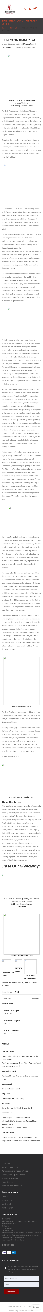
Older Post (7, 999)
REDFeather (14, 28)
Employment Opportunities (13, 1175)
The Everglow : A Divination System (16, 1117)
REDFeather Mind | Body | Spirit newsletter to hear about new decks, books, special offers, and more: (23, 1269)
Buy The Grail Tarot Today (21, 956)
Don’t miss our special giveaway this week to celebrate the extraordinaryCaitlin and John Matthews (21, 901)
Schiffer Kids (7, 1200)
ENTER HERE (21, 907)
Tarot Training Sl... (12, 1010)
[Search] (25, 8)
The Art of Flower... (12, 1030)
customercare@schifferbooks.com (13, 1240)
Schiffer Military (8, 1204)
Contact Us (6, 1163)
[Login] (30, 8)
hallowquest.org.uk (19, 860)
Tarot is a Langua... (12, 1020)
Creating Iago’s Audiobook (12, 1089)
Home (4, 28)
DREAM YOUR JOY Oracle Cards (14, 1128)
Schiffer (5, 1197)
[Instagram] (8, 1245)
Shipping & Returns (10, 1167)
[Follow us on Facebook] (15, 992)
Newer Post (35, 999)
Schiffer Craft (7, 1208)
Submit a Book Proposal (12, 1186)
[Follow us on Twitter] (18, 992)
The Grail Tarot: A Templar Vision (21, 100)
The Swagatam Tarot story (13, 1098)
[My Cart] (34, 8)
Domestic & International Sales (15, 1171)
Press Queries (7, 1182)
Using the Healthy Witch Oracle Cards (17, 1108)
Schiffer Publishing (27, 1306)
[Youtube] (12, 1245)
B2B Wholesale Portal (10, 1178)
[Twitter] (5, 1245)
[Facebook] (2, 1245)
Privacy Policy (13, 1311)
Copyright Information (26, 1311)
